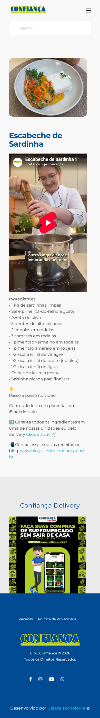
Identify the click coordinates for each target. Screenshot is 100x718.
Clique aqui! (38, 434)
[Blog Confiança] (28, 9)
